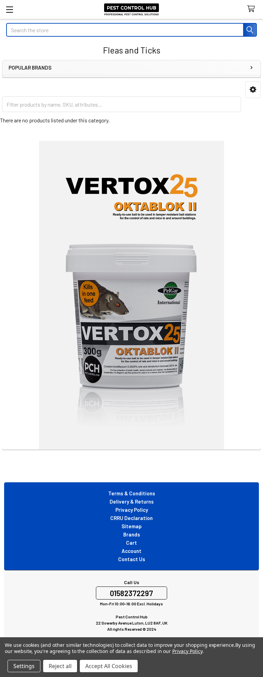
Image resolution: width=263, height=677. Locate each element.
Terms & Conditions (131, 493)
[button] (253, 89)
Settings (24, 666)
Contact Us (131, 559)
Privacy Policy (131, 510)
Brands (131, 534)
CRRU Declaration (131, 518)
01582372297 (131, 593)
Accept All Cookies (108, 666)
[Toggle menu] (9, 9)
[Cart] (252, 9)
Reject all (60, 666)
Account (131, 551)
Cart (131, 543)
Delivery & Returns (132, 501)
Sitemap (132, 526)
